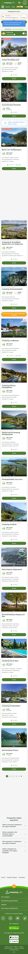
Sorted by (8, 29)
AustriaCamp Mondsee (11, 105)
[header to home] (8, 2)
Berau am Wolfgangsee (11, 150)
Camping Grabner (9, 524)
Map (13, 7)
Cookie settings (8, 948)
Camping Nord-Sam (10, 661)
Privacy (21, 946)
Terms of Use (8, 946)
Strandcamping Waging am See (13, 615)
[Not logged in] (25, 3)
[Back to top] (14, 886)
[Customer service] (19, 3)
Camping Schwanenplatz (12, 289)
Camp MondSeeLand (10, 60)
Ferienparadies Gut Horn (12, 479)
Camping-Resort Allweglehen (9, 386)
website (19, 164)
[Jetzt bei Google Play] (14, 941)
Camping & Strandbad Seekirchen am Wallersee (12, 243)
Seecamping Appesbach (12, 569)
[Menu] (2, 6)
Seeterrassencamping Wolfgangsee (11, 433)
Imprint (16, 946)
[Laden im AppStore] (14, 937)
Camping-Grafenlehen (11, 706)
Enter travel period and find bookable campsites (14, 314)
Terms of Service (19, 948)
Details (14, 78)
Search (7, 7)
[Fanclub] (20, 7)
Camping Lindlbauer (10, 340)
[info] (14, 34)
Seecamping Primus (10, 750)
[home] (14, 892)
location (15, 74)
